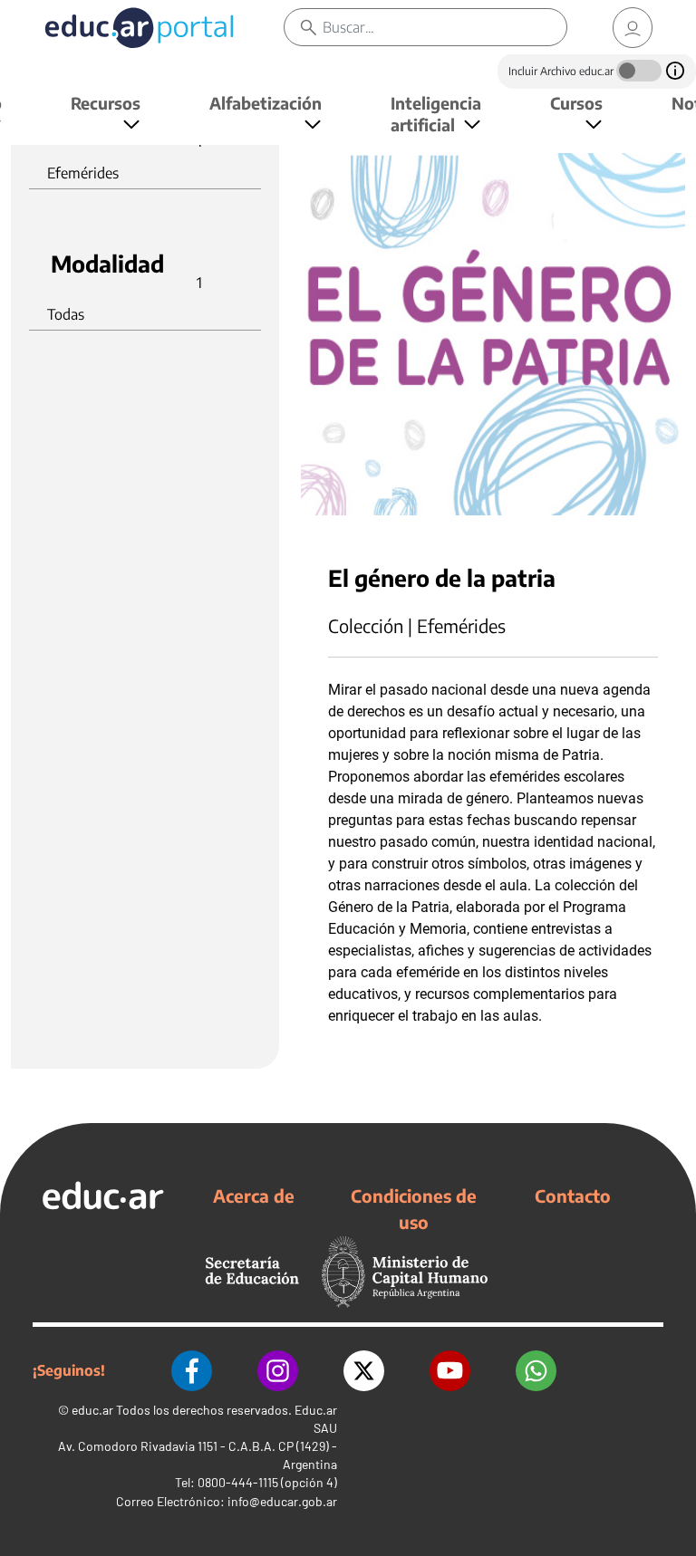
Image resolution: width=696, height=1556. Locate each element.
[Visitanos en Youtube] (450, 1370)
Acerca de (254, 1195)
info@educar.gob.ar (282, 1501)
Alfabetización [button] (265, 102)
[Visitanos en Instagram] (278, 1370)
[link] (632, 27)
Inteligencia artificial (436, 113)
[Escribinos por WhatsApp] (536, 1370)
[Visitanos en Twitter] (364, 1370)
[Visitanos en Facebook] (192, 1370)
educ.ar (92, 1409)
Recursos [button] (105, 102)
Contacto (573, 1195)
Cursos (576, 102)
